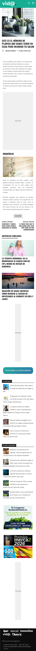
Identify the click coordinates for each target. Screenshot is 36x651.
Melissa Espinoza (11, 50)
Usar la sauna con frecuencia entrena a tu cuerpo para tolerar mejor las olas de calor (17, 433)
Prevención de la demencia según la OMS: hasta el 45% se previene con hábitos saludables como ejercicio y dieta (18, 463)
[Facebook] (4, 55)
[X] (8, 55)
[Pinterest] (13, 55)
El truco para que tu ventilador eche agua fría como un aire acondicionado (26, 227)
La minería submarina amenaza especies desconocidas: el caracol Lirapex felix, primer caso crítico (17, 474)
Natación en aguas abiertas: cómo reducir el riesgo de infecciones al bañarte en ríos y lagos (17, 294)
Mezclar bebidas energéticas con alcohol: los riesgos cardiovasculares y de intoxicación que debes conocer (18, 423)
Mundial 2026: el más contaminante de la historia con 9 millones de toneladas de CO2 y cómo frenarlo (18, 495)
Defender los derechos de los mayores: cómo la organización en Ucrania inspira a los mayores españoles (17, 452)
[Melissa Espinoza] (3, 51)
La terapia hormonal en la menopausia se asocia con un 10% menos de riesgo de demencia (16, 262)
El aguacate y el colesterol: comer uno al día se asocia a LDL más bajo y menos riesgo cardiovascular (18, 399)
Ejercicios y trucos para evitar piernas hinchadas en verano (9, 226)
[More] (22, 55)
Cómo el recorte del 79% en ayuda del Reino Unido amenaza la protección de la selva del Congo (17, 484)
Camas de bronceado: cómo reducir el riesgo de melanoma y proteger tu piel (18, 388)
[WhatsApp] (17, 55)
